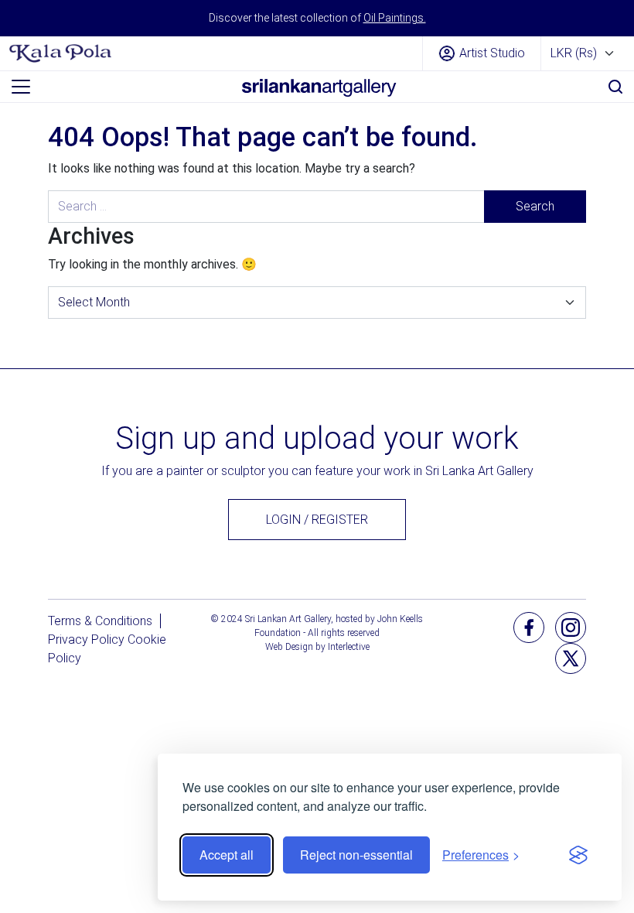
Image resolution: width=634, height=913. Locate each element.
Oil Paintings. (394, 18)
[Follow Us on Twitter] (570, 658)
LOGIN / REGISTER (317, 519)
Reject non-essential (356, 854)
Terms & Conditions (100, 621)
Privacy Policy (86, 639)
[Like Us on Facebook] (528, 627)
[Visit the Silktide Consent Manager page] (578, 855)
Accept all (226, 854)
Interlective (349, 646)
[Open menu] (20, 86)
